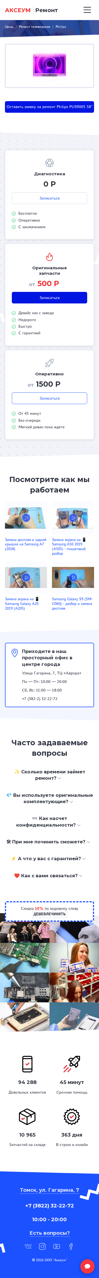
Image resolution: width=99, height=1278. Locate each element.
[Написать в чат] (87, 1266)
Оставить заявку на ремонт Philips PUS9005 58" (50, 106)
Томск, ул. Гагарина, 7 (49, 1190)
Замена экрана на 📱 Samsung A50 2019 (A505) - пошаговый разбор (69, 547)
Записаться (50, 198)
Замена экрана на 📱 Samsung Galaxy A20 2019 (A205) (22, 603)
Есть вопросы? (49, 1233)
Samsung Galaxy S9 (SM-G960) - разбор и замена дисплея (72, 603)
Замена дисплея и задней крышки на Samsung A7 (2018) (25, 544)
